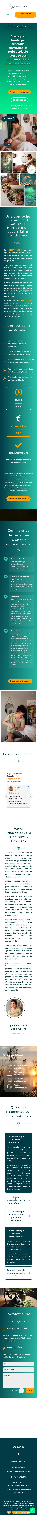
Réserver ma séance (25, 14)
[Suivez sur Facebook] (18, 1453)
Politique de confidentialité (21, 1512)
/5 (9, 144)
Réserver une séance (18, 498)
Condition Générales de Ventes (18, 1471)
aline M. (17, 787)
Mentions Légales (18, 1467)
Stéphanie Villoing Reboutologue (14, 775)
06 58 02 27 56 (19, 100)
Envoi (30, 1391)
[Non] (35, 1507)
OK (9, 1512)
